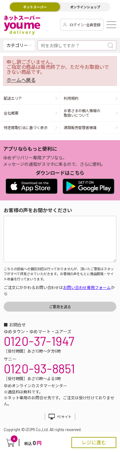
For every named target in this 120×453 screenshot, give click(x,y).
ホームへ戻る (21, 80)
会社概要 (11, 113)
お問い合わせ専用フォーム (86, 287)
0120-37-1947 (39, 341)
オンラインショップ (85, 7)
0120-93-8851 (39, 368)
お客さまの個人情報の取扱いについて (82, 112)
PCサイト (64, 416)
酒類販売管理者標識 (80, 127)
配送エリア (13, 98)
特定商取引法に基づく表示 (25, 127)
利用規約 (71, 98)
